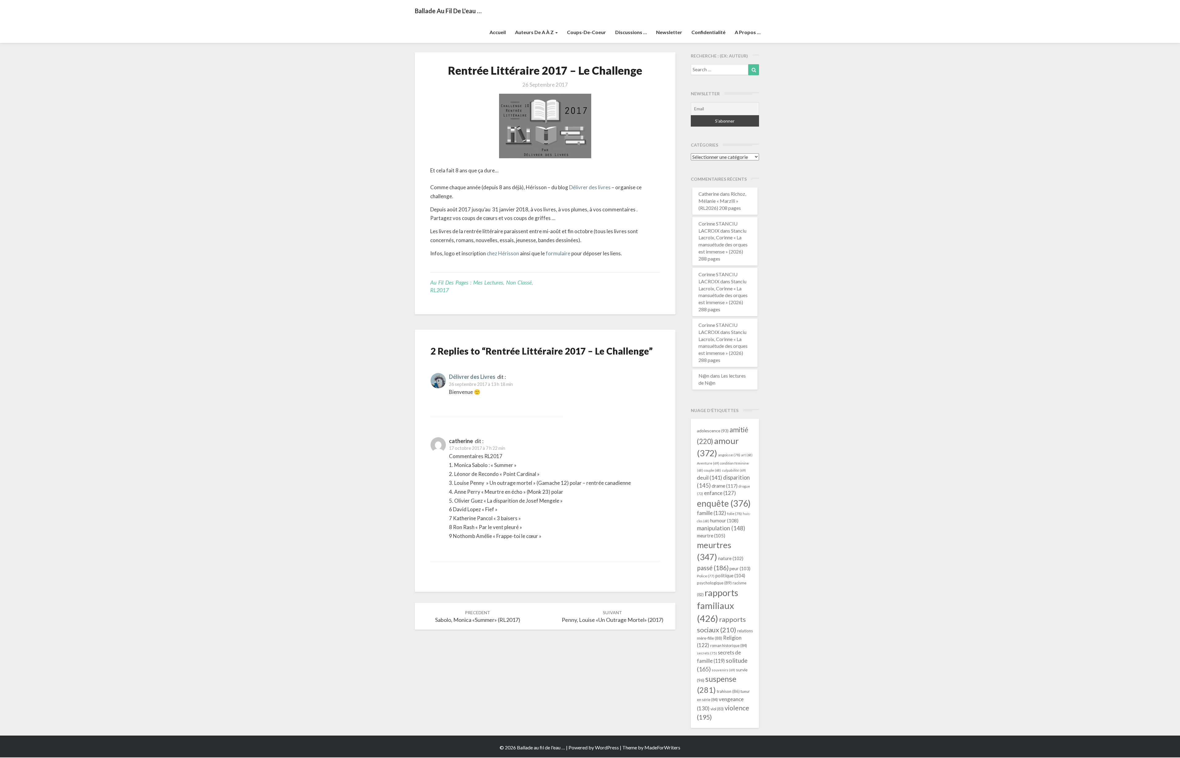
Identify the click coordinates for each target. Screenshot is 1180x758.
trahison (728, 691)
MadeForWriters (662, 747)
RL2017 (439, 290)
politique (730, 575)
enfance (720, 493)
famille (711, 513)
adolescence (713, 430)
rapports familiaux (717, 605)
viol (717, 709)
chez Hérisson (503, 253)
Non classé (519, 282)
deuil (709, 477)
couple (712, 470)
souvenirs (723, 670)
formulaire (558, 253)
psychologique (714, 582)
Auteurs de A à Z (535, 32)
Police (705, 576)
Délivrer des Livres (472, 376)
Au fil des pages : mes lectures (466, 282)
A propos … (748, 32)
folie (734, 513)
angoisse (729, 455)
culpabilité (734, 470)
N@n (703, 376)
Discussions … (631, 32)
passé (713, 567)
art (747, 455)
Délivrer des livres (590, 187)
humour (724, 520)
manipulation (721, 528)
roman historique (728, 645)
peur (740, 568)
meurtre (711, 535)
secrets (707, 653)
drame (725, 486)
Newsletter (669, 32)
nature (730, 558)
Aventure (708, 463)
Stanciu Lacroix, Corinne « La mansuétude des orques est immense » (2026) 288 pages (723, 244)
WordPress (607, 747)
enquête (724, 503)
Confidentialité (708, 32)
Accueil (498, 32)
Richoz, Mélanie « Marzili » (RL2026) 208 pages (722, 201)
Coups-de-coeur (586, 32)
